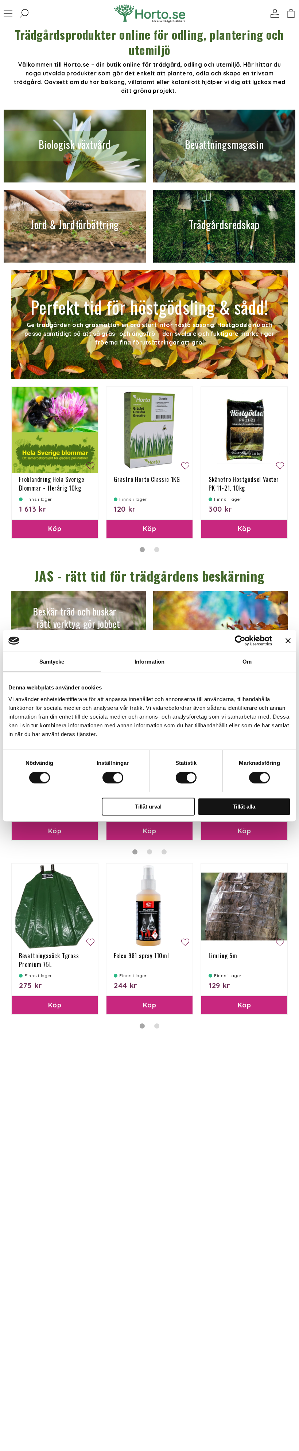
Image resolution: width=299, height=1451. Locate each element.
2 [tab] (157, 549)
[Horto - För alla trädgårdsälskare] (149, 13)
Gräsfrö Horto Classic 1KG (147, 479)
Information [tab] (149, 661)
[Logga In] (275, 13)
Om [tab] (247, 661)
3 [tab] (164, 852)
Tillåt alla (244, 806)
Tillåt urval (148, 806)
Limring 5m (223, 955)
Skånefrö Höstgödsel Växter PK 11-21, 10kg (244, 483)
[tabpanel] (54, 462)
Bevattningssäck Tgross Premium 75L (49, 960)
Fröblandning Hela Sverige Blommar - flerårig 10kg (51, 483)
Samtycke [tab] (52, 661)
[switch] (112, 777)
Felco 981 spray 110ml (141, 955)
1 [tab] (142, 549)
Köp (54, 528)
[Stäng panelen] (288, 640)
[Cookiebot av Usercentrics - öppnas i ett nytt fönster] (240, 640)
